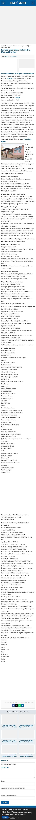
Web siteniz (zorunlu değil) (8, 795)
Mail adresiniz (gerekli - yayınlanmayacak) (13, 788)
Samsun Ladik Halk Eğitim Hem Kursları (26, 755)
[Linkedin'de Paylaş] (22, 705)
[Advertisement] (18, 25)
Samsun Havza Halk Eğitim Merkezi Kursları (9, 726)
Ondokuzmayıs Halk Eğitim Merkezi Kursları (26, 741)
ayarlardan (14, 814)
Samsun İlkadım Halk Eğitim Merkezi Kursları (9, 755)
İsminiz (3, 781)
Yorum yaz (13, 56)
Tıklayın (17, 97)
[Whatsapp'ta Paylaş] (19, 705)
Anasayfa (3, 46)
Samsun (10, 46)
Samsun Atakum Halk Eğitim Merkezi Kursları (26, 726)
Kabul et (5, 817)
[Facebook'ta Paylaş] (13, 705)
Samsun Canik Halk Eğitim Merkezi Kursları (9, 741)
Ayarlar (12, 817)
